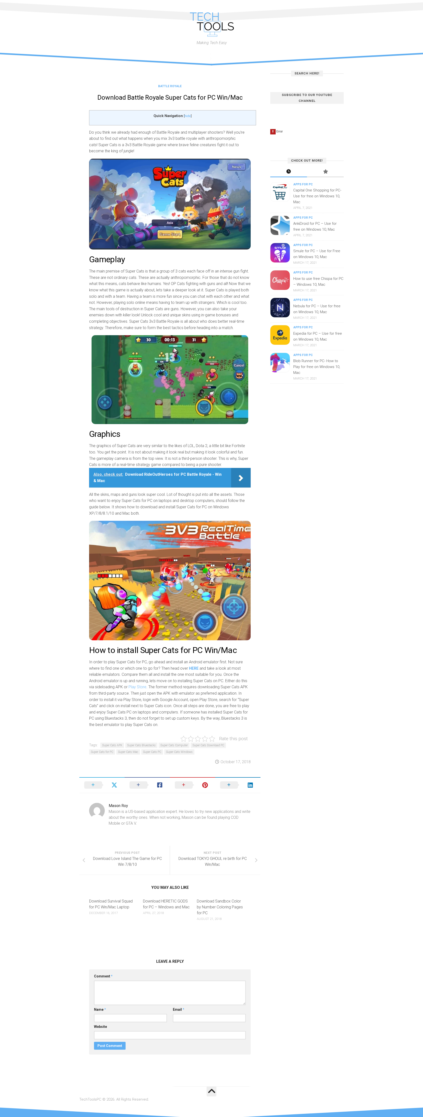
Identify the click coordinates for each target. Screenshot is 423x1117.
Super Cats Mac (128, 752)
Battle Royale (170, 86)
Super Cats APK (112, 745)
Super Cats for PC (102, 752)
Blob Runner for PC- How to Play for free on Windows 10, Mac (316, 367)
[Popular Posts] (325, 172)
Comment (103, 976)
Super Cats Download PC (208, 745)
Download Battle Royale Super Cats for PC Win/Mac (170, 97)
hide (188, 116)
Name (100, 1009)
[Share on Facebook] (147, 785)
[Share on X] (102, 785)
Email (178, 1009)
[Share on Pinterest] (192, 785)
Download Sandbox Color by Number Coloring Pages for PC (220, 907)
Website (100, 1027)
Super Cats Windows (179, 752)
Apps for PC (303, 184)
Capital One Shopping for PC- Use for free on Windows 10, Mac (317, 196)
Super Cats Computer (174, 745)
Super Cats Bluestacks (141, 745)
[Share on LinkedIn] (237, 785)
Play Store (137, 687)
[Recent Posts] (288, 172)
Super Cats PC (152, 752)
